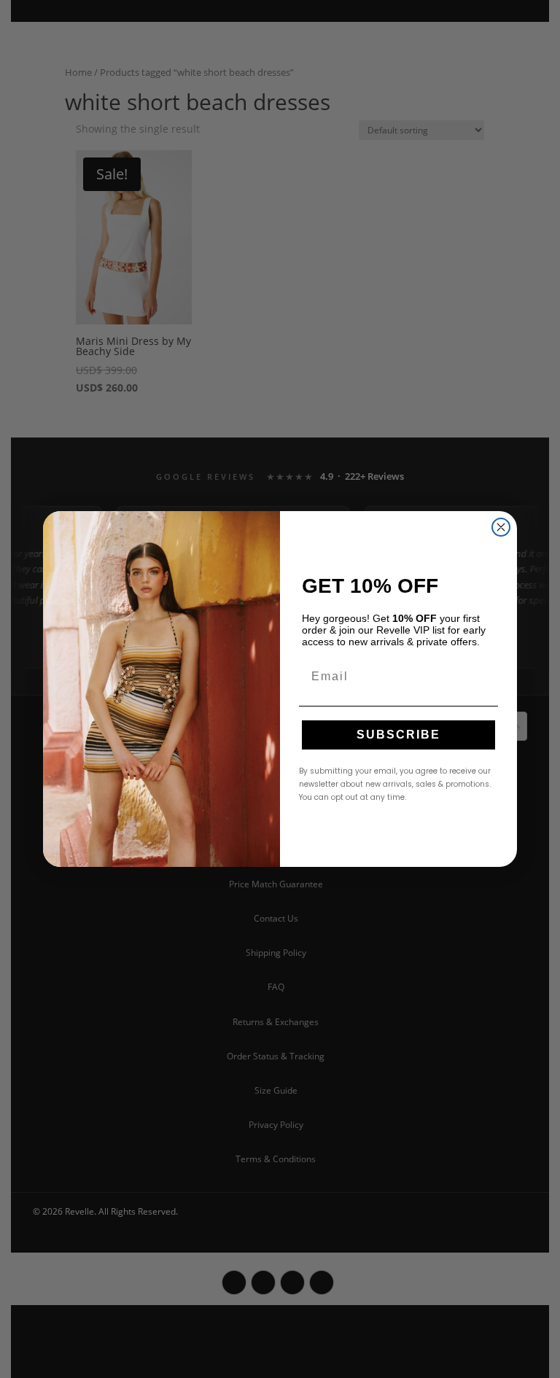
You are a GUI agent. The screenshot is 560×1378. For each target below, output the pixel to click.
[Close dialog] (501, 527)
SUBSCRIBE (398, 734)
